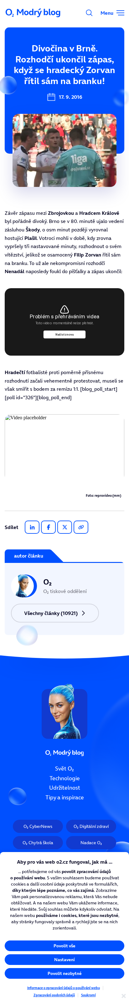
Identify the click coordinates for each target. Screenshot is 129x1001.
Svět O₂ (64, 768)
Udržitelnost (64, 788)
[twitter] (64, 527)
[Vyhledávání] (89, 12)
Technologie (64, 778)
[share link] (81, 527)
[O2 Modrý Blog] (33, 13)
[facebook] (48, 527)
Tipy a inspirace (64, 797)
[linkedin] (32, 527)
